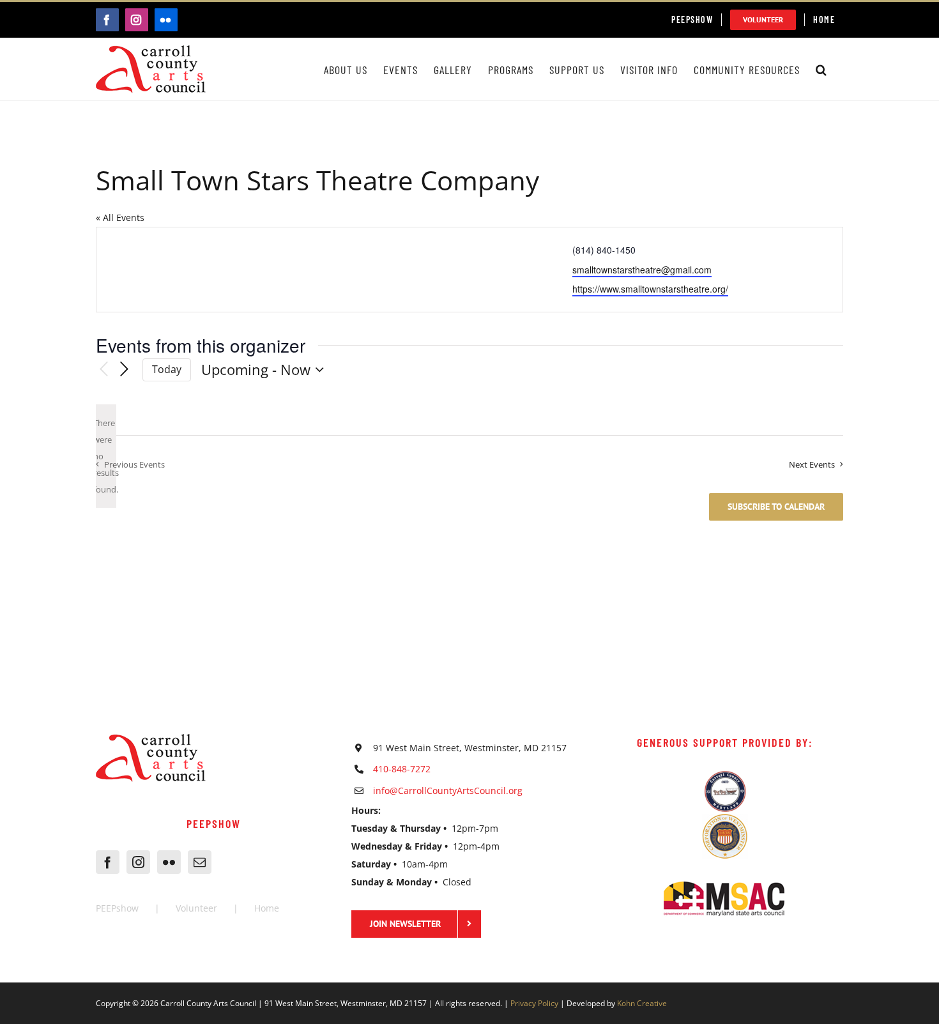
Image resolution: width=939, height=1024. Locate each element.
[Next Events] (124, 369)
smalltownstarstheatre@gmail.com (642, 269)
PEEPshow (117, 908)
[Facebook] (107, 862)
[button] (821, 69)
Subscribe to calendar (776, 506)
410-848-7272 (402, 769)
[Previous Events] (103, 369)
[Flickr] (169, 862)
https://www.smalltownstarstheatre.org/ (650, 288)
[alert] (106, 456)
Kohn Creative (642, 1003)
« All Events (120, 217)
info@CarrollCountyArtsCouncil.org (448, 790)
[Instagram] (138, 862)
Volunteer (196, 908)
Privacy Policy (534, 1003)
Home (266, 908)
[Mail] (199, 862)
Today (166, 369)
